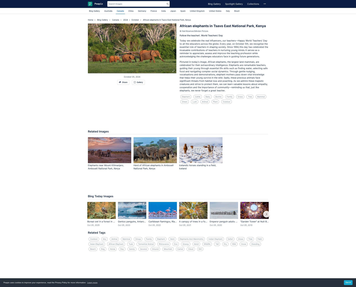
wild (234, 244)
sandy (132, 249)
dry (225, 244)
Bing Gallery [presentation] (94, 11)
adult (196, 244)
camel (180, 249)
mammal (261, 96)
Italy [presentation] (228, 11)
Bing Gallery (214, 4)
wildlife (207, 244)
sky (104, 239)
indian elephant (215, 239)
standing (255, 244)
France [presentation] (154, 11)
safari (230, 239)
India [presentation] (163, 11)
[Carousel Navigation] (178, 216)
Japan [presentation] (173, 11)
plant (215, 101)
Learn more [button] (92, 282)
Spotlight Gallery (234, 4)
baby (208, 96)
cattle (197, 96)
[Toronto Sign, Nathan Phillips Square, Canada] (90, 48)
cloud (190, 249)
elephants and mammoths (191, 239)
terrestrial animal (146, 244)
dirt (200, 249)
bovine (218, 96)
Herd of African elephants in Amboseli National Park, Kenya (154, 167)
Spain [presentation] (183, 11)
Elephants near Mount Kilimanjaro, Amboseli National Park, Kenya (106, 167)
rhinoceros (164, 244)
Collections (253, 4)
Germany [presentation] (142, 11)
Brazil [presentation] (236, 11)
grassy (186, 244)
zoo (175, 244)
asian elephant (96, 244)
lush (194, 101)
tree (250, 96)
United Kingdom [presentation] (197, 11)
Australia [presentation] (108, 11)
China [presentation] (131, 11)
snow (243, 244)
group (138, 239)
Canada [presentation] (120, 11)
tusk (131, 244)
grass (240, 96)
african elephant (116, 244)
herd (172, 239)
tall (217, 244)
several (143, 249)
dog (103, 249)
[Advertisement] (178, 118)
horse (112, 249)
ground (155, 249)
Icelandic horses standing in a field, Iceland (197, 167)
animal (205, 101)
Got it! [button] (348, 283)
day (122, 249)
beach (93, 249)
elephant (186, 96)
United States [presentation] (215, 11)
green (184, 101)
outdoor (226, 101)
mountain (168, 249)
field (260, 239)
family (230, 96)
